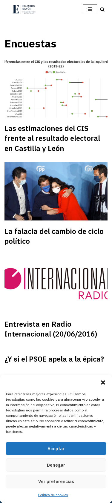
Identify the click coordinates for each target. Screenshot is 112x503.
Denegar (56, 465)
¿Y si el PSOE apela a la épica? (54, 359)
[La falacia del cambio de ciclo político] (56, 191)
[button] (103, 382)
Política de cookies (53, 495)
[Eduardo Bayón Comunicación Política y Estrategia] (23, 9)
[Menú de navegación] (90, 9)
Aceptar (56, 448)
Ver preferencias (56, 481)
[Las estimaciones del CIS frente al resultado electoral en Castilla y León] (56, 89)
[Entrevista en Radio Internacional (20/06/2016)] (56, 284)
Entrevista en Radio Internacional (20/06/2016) (50, 329)
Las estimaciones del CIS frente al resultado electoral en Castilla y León (52, 138)
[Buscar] (102, 9)
